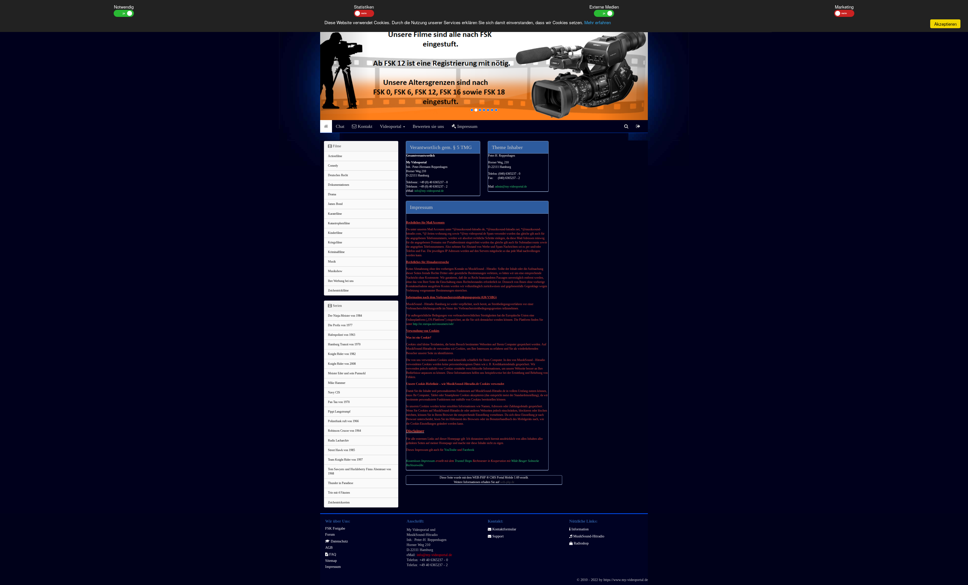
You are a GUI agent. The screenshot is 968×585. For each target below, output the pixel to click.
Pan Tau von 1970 (339, 402)
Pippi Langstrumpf (339, 411)
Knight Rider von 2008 (342, 363)
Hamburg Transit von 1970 (344, 344)
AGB (328, 548)
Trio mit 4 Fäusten (339, 492)
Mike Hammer (336, 383)
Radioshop (581, 543)
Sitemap (331, 561)
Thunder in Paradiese (340, 483)
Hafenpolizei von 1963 (341, 335)
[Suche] (626, 126)
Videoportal (391, 126)
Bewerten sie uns (428, 126)
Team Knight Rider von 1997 (345, 459)
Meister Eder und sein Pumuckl (347, 373)
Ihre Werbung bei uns (341, 281)
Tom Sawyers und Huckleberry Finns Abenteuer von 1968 (359, 471)
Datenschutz (339, 541)
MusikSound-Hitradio (588, 536)
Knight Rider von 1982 (342, 354)
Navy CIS (334, 392)
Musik (332, 261)
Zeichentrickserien (339, 502)
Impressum (466, 126)
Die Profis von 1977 (340, 325)
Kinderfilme (335, 233)
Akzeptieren (945, 24)
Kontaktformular (503, 529)
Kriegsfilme (335, 242)
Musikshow (335, 271)
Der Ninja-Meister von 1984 (345, 315)
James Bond (335, 204)
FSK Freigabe (335, 528)
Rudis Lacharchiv (338, 440)
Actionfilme (335, 156)
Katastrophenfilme (339, 223)
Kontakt (364, 126)
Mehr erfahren (597, 22)
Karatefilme (335, 213)
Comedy (333, 165)
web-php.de (507, 482)
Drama (332, 194)
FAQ (332, 554)
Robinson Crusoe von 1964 (344, 430)
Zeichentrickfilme (338, 290)
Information (579, 529)
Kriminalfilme (336, 252)
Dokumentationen (338, 185)
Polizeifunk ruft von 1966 (343, 421)
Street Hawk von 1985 (341, 450)
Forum (330, 534)
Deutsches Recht (338, 175)
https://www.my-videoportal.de (625, 580)
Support (497, 536)
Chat (340, 126)
